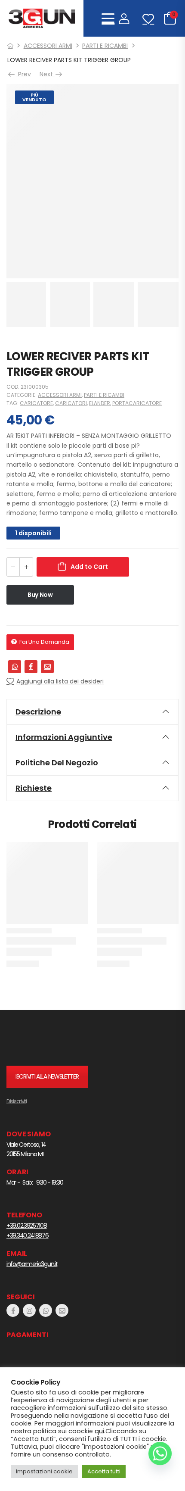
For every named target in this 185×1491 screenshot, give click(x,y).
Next (47, 74)
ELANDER (99, 403)
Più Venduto (34, 97)
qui (99, 1431)
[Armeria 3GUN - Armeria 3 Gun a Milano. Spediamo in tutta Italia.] (42, 18)
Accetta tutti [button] (103, 1471)
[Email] (47, 666)
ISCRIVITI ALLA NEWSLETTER (47, 1076)
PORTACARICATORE (137, 403)
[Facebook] (31, 666)
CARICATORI (71, 403)
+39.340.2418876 (27, 1235)
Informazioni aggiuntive (63, 737)
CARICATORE (36, 403)
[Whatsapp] (160, 1453)
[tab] (92, 711)
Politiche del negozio (56, 762)
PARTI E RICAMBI (105, 45)
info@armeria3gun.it (31, 1264)
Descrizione (38, 711)
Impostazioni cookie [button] (44, 1471)
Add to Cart (89, 566)
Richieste (33, 788)
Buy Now (40, 594)
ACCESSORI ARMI (48, 45)
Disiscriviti (16, 1101)
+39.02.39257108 (26, 1225)
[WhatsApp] (14, 666)
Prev (23, 74)
